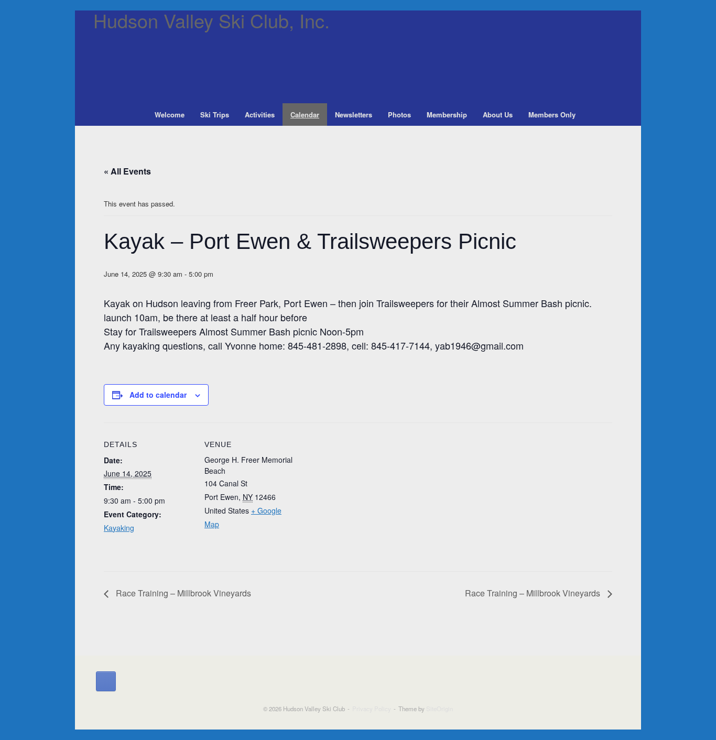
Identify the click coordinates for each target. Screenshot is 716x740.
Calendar (304, 114)
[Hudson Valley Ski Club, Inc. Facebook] (106, 681)
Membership (447, 114)
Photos (399, 114)
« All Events (127, 171)
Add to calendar (158, 394)
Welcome (170, 114)
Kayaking (119, 528)
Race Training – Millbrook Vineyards (182, 593)
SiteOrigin (439, 708)
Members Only (552, 114)
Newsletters (353, 114)
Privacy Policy (371, 708)
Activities (260, 114)
